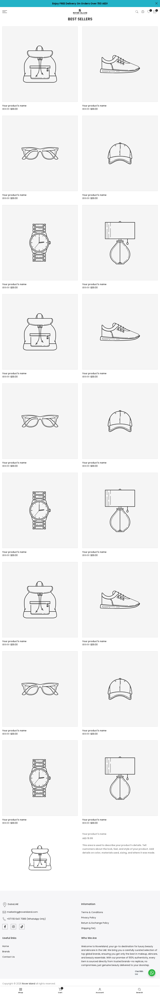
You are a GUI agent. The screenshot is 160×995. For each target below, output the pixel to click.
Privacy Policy (88, 917)
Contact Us (8, 956)
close (3, 3)
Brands (6, 951)
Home (5, 946)
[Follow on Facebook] (5, 926)
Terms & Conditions (92, 912)
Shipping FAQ (88, 928)
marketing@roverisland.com (22, 912)
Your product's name (14, 105)
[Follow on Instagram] (13, 926)
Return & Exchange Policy (95, 922)
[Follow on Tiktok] (22, 926)
